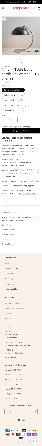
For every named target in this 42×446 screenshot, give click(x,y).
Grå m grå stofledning (13, 110)
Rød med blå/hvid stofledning (16, 100)
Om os (6, 263)
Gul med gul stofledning (13, 95)
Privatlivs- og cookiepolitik (14, 308)
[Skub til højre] (26, 62)
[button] (2, 8)
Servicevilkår (9, 284)
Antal (3, 115)
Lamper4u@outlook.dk (13, 342)
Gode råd (7, 318)
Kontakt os (8, 274)
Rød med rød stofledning (14, 105)
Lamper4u (18, 442)
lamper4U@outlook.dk (28, 193)
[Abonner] (34, 411)
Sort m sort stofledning (13, 90)
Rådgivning (8, 313)
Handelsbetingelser (11, 303)
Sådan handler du (11, 269)
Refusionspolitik (10, 289)
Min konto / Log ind (11, 279)
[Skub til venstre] (16, 62)
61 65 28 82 (9, 350)
